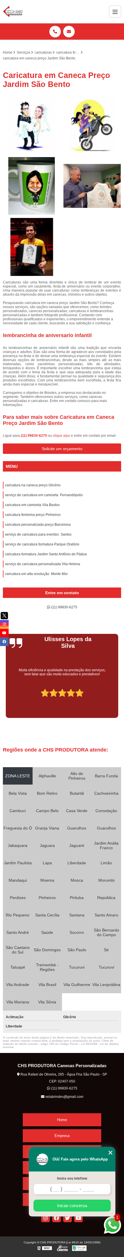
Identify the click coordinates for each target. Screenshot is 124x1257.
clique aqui (61, 436)
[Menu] (115, 11)
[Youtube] (78, 1218)
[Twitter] (67, 1218)
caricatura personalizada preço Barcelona (38, 525)
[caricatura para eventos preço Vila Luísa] (92, 186)
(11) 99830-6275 (34, 436)
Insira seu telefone (72, 1178)
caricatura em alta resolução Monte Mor (36, 574)
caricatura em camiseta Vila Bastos (32, 505)
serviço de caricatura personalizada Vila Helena (42, 564)
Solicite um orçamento (62, 448)
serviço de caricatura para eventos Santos (38, 534)
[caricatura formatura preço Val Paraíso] (32, 247)
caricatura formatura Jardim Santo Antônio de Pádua (46, 554)
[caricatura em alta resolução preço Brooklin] (92, 125)
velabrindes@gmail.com (63, 1097)
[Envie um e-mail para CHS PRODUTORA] (69, 31)
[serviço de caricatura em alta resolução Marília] (32, 125)
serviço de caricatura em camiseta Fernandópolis (44, 495)
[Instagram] (45, 1218)
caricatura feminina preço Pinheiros (33, 515)
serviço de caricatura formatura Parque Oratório (42, 544)
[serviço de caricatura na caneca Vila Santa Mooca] (32, 186)
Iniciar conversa (72, 1205)
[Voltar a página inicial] (13, 11)
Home (62, 1120)
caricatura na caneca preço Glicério (33, 485)
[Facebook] (56, 1218)
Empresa (62, 1136)
